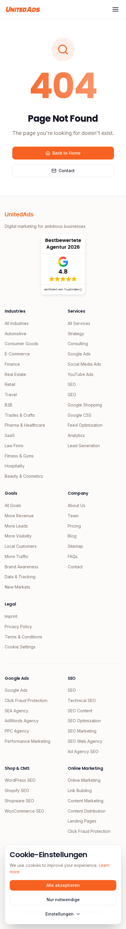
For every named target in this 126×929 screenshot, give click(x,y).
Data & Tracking (20, 576)
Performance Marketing (27, 741)
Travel (11, 394)
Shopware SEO (19, 800)
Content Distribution (86, 810)
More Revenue (19, 515)
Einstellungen (59, 913)
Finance (12, 364)
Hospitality (15, 465)
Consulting (78, 343)
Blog (72, 535)
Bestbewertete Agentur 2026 (63, 243)
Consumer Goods (21, 343)
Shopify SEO (17, 790)
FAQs (73, 556)
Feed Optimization (85, 425)
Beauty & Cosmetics (24, 476)
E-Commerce (17, 353)
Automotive (15, 333)
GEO (72, 394)
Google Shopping (85, 404)
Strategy (76, 333)
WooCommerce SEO (24, 810)
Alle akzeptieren (63, 885)
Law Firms (14, 445)
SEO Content (80, 710)
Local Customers (21, 546)
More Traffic (16, 556)
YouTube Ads (80, 374)
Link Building (80, 790)
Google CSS (79, 415)
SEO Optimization (84, 720)
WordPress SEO (20, 780)
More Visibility (18, 535)
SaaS (10, 435)
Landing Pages (82, 820)
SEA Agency (16, 710)
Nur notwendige (63, 899)
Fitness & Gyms (19, 455)
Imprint (11, 616)
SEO (72, 384)
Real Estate (15, 374)
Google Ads (79, 353)
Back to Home (66, 152)
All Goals (13, 505)
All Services (79, 323)
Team (73, 515)
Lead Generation (84, 445)
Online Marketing (84, 780)
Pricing (74, 525)
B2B (8, 404)
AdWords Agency (22, 720)
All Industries (17, 323)
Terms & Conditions (23, 636)
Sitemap (75, 546)
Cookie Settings (20, 646)
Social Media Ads (84, 364)
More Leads (16, 525)
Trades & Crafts (20, 415)
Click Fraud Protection (26, 700)
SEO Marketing (82, 730)
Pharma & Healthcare (25, 425)
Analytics (76, 435)
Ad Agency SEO (83, 751)
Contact (67, 170)
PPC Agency (17, 730)
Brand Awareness (21, 566)
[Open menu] (115, 9)
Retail (10, 384)
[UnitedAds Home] (23, 9)
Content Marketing (85, 800)
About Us (76, 505)
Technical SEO (82, 700)
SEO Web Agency (85, 741)
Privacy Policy (18, 626)
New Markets (17, 586)
